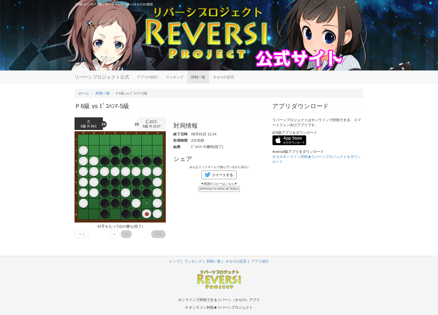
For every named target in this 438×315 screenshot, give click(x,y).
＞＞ (158, 234)
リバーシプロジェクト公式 (102, 77)
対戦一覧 (198, 77)
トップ (174, 261)
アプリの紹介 (147, 77)
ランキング (175, 77)
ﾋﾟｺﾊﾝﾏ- (152, 121)
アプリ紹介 (260, 261)
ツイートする (222, 175)
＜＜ (81, 234)
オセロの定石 (223, 77)
